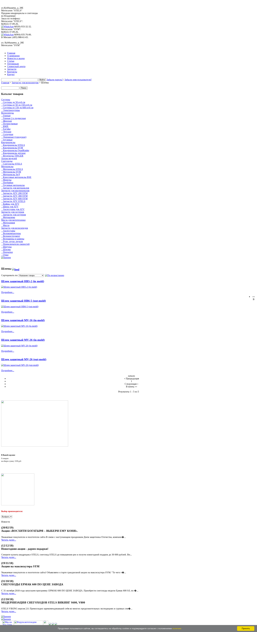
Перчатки (7, 252)
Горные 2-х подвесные (13, 118)
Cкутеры (5, 99)
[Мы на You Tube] (8, 624)
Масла (5, 225)
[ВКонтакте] (46, 624)
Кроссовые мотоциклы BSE (16, 177)
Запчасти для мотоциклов (15, 188)
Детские (6, 131)
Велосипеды (7, 113)
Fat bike (6, 129)
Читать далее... (8, 540)
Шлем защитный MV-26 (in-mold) (23, 339)
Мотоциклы (7, 166)
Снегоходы (6, 161)
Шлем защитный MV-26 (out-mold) (23, 359)
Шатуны (6, 247)
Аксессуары (8, 230)
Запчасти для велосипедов (25, 82)
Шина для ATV (9, 206)
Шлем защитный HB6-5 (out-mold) (23, 300)
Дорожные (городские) (13, 137)
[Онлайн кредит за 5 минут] (17, 504)
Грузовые (6, 139)
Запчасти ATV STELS (13, 201)
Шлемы (6, 249)
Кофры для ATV (10, 204)
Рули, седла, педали (12, 241)
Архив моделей (9, 158)
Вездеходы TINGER (12, 156)
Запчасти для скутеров (12, 212)
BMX (4, 126)
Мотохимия (8, 222)
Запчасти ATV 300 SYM (14, 196)
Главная (5, 82)
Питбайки (7, 182)
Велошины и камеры (12, 238)
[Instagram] (53, 624)
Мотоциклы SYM (11, 172)
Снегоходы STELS (11, 164)
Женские (6, 121)
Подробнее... (7, 292)
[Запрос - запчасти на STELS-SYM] (34, 445)
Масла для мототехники (13, 220)
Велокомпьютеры (11, 233)
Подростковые (9, 123)
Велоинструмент (10, 236)
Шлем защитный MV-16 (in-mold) (23, 320)
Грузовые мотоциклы (13, 185)
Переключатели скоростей (15, 244)
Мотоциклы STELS (12, 169)
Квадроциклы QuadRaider (15, 150)
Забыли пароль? (55, 79)
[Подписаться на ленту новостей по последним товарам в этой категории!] (15, 268)
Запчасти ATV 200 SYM (14, 193)
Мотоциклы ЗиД (10, 174)
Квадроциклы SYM (12, 147)
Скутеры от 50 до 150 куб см (16, 105)
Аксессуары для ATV (13, 209)
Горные (6, 115)
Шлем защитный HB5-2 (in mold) (22, 281)
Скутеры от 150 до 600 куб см (17, 107)
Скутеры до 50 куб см (13, 102)
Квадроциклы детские (13, 153)
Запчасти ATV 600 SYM (14, 198)
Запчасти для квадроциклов (15, 190)
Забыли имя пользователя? (78, 79)
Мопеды (6, 180)
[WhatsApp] (7, 26)
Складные (7, 134)
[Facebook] (50, 624)
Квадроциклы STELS (13, 145)
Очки (4, 255)
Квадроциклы (8, 142)
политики (176, 628)
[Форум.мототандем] (28, 624)
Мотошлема (8, 217)
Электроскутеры (10, 110)
